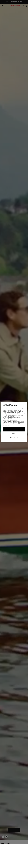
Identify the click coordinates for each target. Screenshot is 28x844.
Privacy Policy (7, 422)
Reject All (14, 433)
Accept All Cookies (14, 429)
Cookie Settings (14, 437)
